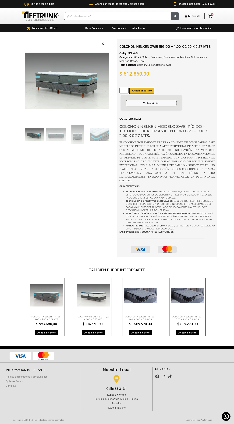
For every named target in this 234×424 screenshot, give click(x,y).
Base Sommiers (94, 28)
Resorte (134, 61)
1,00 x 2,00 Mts (140, 57)
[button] (103, 44)
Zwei (142, 61)
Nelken (151, 64)
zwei (168, 64)
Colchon (141, 64)
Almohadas (138, 28)
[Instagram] (163, 376)
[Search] (175, 16)
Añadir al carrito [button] (46, 332)
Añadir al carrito (142, 90)
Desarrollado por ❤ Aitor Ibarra (199, 420)
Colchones (118, 28)
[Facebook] (157, 376)
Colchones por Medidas (176, 57)
